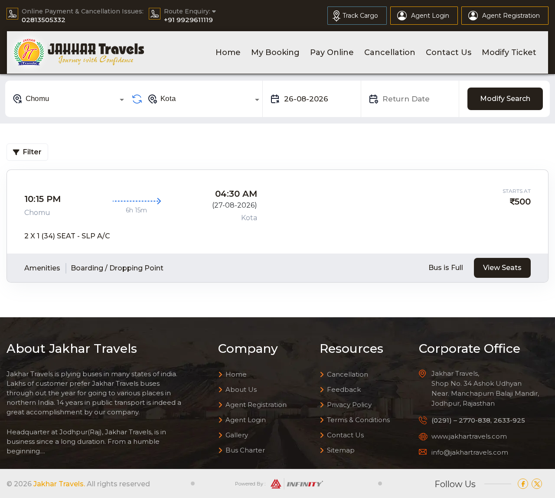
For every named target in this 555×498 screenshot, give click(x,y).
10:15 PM (42, 199)
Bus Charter (245, 450)
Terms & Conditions (358, 420)
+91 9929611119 (188, 20)
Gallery (236, 435)
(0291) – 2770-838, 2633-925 (478, 420)
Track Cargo (360, 16)
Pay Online (332, 52)
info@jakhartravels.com (469, 452)
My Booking (275, 52)
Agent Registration (511, 16)
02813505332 (43, 20)
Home (228, 52)
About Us (241, 389)
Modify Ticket (509, 52)
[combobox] (69, 99)
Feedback (344, 389)
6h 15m (136, 210)
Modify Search (505, 98)
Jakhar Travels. (59, 484)
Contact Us (448, 52)
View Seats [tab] (502, 268)
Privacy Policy (349, 404)
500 (523, 201)
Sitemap (341, 450)
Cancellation (389, 52)
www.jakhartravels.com (469, 436)
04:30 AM (236, 194)
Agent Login (430, 16)
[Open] (122, 100)
